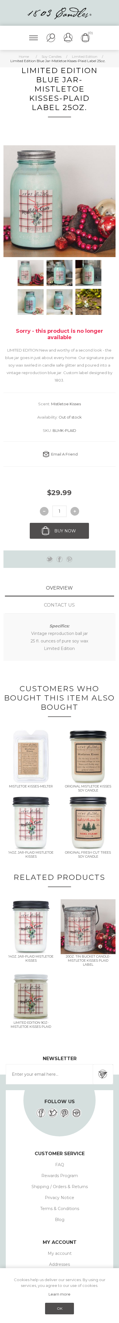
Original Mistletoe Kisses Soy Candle (88, 788)
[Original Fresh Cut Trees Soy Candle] (88, 822)
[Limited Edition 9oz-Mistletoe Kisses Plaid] (30, 992)
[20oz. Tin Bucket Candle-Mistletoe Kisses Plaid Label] (88, 926)
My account (60, 1253)
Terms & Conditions (59, 1208)
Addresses (59, 1264)
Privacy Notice (59, 1197)
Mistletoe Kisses (66, 404)
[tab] (59, 588)
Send (103, 1074)
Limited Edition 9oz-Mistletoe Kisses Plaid (31, 1025)
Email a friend (64, 454)
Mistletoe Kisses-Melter (31, 786)
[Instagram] (76, 1113)
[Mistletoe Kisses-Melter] (30, 756)
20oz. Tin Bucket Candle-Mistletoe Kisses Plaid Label (88, 960)
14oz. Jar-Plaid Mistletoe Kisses (30, 854)
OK (59, 1308)
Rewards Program (59, 1175)
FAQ (59, 1164)
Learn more (59, 1294)
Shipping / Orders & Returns (59, 1186)
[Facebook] (41, 1113)
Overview (59, 588)
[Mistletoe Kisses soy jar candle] (88, 756)
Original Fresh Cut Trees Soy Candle (88, 854)
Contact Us (59, 605)
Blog (59, 1219)
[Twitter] (53, 1113)
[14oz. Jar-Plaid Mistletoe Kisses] (30, 822)
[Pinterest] (65, 1113)
